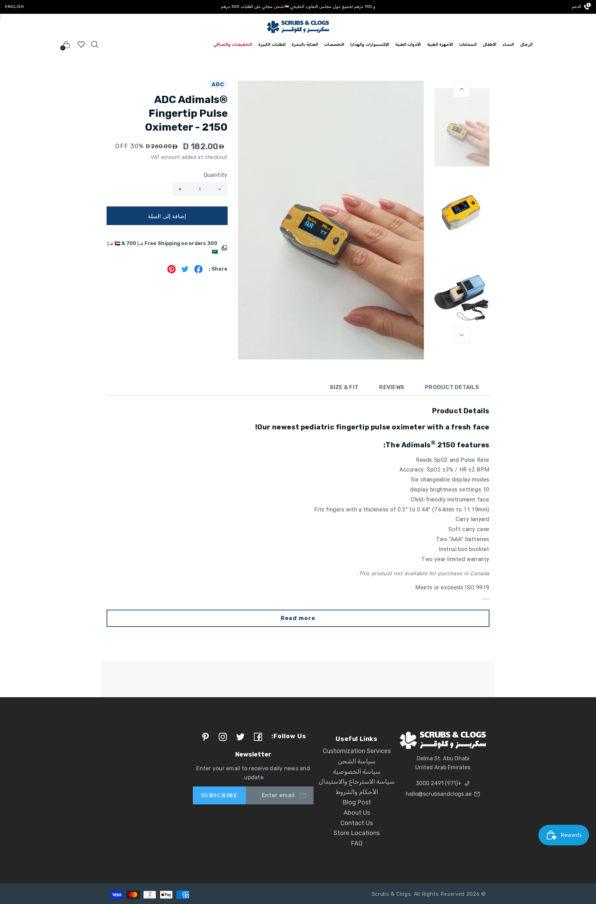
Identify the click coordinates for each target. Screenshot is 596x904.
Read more (298, 618)
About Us (357, 812)
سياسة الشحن (357, 761)
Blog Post (356, 802)
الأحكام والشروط (357, 792)
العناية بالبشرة (305, 44)
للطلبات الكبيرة (272, 44)
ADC (218, 84)
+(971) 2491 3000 (438, 783)
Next (462, 335)
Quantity (215, 175)
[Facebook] (198, 271)
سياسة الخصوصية (357, 771)
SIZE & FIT (344, 387)
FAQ (356, 843)
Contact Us (356, 823)
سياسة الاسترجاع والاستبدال (357, 781)
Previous (462, 89)
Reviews (391, 387)
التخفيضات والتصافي (232, 44)
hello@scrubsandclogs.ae (438, 794)
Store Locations (357, 833)
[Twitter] (185, 271)
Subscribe (219, 795)
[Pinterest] (171, 271)
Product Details (452, 387)
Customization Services (357, 751)
